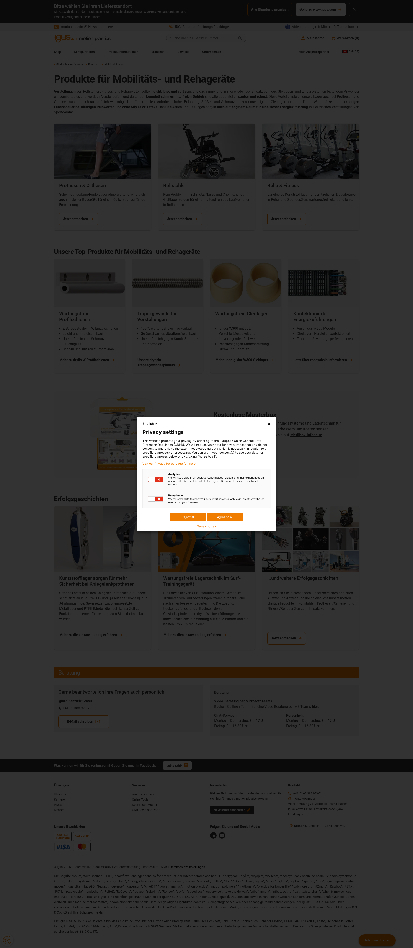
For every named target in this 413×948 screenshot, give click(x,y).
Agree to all (225, 517)
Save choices (206, 526)
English (148, 423)
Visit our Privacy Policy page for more (169, 463)
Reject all (188, 517)
